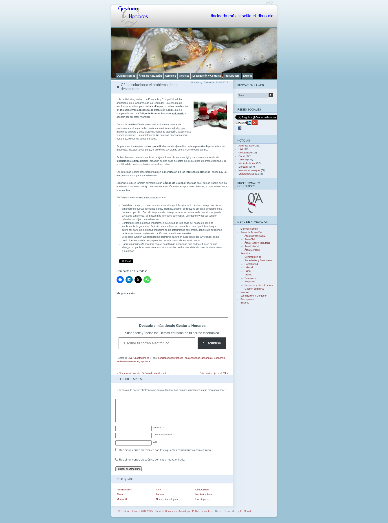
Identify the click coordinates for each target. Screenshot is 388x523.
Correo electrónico (163, 434)
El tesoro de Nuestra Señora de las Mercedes (144, 373)
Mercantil (122, 499)
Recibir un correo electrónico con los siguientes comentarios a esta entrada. (165, 450)
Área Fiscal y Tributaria (257, 243)
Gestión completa (254, 288)
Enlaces (247, 75)
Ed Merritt (245, 511)
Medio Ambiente (203, 494)
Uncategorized (141, 358)
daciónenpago (192, 358)
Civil (130, 358)
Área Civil (250, 239)
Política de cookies (202, 511)
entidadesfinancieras (128, 361)
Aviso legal (184, 511)
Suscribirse (212, 343)
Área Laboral (251, 246)
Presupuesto (232, 75)
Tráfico (248, 274)
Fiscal (120, 494)
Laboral (160, 494)
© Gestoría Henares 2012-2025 (135, 511)
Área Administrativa (255, 235)
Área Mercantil (252, 249)
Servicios (170, 75)
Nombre (158, 427)
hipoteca (145, 361)
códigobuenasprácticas (170, 358)
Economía (219, 358)
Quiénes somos (126, 75)
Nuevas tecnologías (167, 499)
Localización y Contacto (206, 75)
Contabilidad (202, 489)
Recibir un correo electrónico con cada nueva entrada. (152, 459)
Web (155, 442)
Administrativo (124, 489)
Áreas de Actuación (150, 75)
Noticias (184, 75)
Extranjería (250, 278)
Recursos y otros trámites (259, 285)
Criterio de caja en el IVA (213, 373)
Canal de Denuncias (166, 511)
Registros (250, 281)
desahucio (207, 358)
